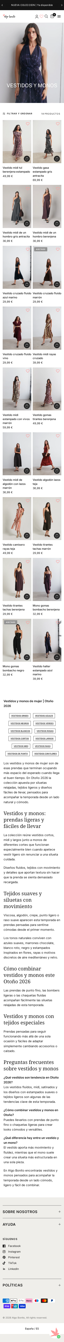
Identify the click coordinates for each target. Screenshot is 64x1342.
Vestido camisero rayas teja (14, 546)
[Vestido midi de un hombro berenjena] (47, 206)
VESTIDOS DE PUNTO (17, 753)
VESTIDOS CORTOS (19, 738)
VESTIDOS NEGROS (19, 723)
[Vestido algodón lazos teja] (47, 453)
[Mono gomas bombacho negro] (17, 640)
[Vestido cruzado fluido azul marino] (17, 267)
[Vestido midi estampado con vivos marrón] (17, 389)
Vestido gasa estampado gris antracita (42, 171)
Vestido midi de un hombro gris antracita (16, 234)
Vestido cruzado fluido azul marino (17, 295)
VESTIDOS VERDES (44, 723)
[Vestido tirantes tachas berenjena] (17, 579)
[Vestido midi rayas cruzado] (47, 328)
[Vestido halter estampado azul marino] (47, 640)
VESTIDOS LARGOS (44, 738)
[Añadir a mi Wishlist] (27, 123)
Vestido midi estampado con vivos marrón (16, 419)
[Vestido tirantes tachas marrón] (47, 518)
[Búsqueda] (46, 16)
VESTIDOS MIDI (21, 746)
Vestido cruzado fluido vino (17, 356)
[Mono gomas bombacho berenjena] (47, 579)
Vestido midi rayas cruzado (44, 356)
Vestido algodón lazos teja (46, 482)
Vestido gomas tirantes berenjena (44, 417)
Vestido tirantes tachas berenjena (14, 607)
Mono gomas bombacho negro (13, 668)
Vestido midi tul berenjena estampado (16, 169)
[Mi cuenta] (36, 16)
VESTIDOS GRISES (19, 715)
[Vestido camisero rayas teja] (17, 518)
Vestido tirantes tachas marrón (43, 546)
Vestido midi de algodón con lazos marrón (14, 483)
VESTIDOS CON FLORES (45, 753)
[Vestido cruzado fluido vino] (17, 328)
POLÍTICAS (13, 1285)
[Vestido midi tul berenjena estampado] (17, 141)
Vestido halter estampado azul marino (42, 670)
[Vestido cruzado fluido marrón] (47, 267)
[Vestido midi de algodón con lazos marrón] (17, 453)
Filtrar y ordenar (19, 113)
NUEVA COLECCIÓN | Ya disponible (32, 5)
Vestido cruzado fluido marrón (47, 295)
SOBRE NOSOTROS (20, 1212)
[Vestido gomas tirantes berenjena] (47, 389)
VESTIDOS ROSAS (45, 731)
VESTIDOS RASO (42, 746)
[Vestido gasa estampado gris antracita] (47, 141)
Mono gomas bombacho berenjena (46, 607)
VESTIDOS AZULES (44, 715)
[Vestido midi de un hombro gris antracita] (17, 206)
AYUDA (9, 1224)
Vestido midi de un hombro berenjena (44, 234)
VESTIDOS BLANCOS (20, 731)
